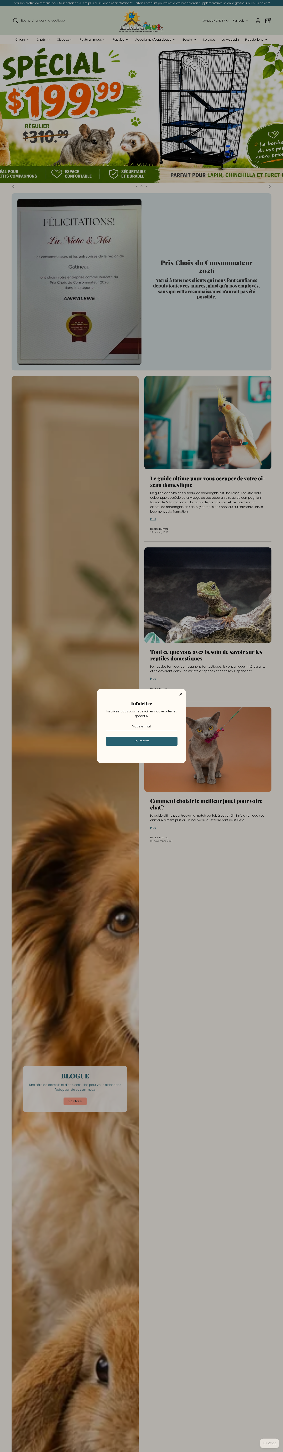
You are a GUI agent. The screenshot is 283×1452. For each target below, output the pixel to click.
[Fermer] (181, 694)
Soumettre (142, 741)
